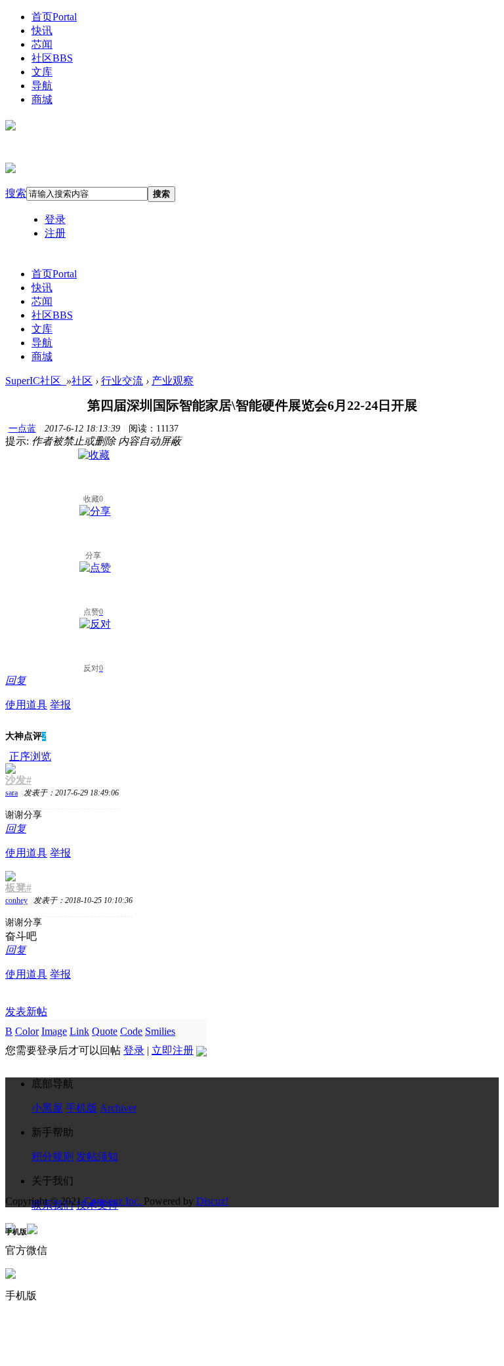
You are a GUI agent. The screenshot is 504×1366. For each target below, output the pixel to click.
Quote (104, 1031)
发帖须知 (97, 1156)
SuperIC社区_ (35, 380)
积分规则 (53, 1156)
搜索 (15, 193)
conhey (16, 900)
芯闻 (42, 44)
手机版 (81, 1108)
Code (131, 1031)
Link (79, 1031)
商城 (42, 99)
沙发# (18, 780)
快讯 (42, 30)
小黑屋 (47, 1108)
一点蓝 (22, 428)
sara (11, 792)
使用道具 (26, 704)
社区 (52, 58)
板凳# (18, 887)
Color (27, 1031)
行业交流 (122, 380)
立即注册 (173, 1050)
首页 (54, 16)
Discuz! (212, 1201)
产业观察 (173, 380)
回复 (15, 680)
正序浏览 (30, 756)
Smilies (160, 1031)
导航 (42, 85)
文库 (42, 71)
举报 (60, 704)
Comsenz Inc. (114, 1201)
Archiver (118, 1108)
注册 (55, 233)
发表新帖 (26, 1011)
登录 (55, 219)
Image (54, 1031)
